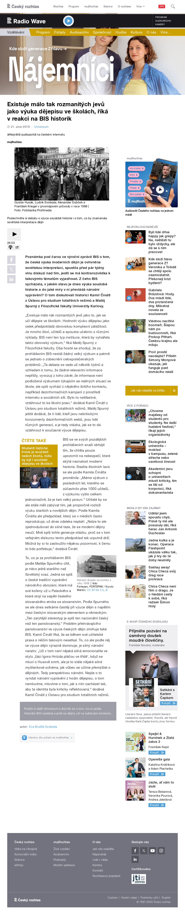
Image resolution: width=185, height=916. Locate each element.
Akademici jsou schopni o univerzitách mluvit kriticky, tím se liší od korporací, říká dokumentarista (163, 480)
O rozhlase (124, 6)
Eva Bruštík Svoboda (43, 726)
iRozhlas (58, 6)
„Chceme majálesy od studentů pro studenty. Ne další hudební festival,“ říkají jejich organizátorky (162, 422)
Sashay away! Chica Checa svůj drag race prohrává (162, 573)
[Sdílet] (17, 247)
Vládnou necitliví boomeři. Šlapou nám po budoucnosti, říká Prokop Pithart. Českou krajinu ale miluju (163, 333)
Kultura (136, 32)
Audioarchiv (163, 21)
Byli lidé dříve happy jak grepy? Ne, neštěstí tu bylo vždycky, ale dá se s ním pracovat (162, 242)
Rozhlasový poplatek (106, 876)
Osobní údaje (129, 897)
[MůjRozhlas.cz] (14, 142)
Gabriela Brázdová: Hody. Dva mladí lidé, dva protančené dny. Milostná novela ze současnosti (161, 302)
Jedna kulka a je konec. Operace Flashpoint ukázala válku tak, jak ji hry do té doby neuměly (163, 550)
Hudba (121, 32)
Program (74, 6)
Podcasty (59, 859)
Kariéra (97, 865)
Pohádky (134, 181)
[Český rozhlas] (23, 6)
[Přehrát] (14, 234)
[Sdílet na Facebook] (11, 260)
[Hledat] (173, 6)
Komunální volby (25, 854)
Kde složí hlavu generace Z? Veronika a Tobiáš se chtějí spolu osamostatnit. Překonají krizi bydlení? (162, 271)
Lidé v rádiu (100, 859)
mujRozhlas (91, 6)
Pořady (60, 32)
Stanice (108, 6)
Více (166, 32)
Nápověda (99, 854)
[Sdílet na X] (11, 269)
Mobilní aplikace (64, 865)
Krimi (132, 175)
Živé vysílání (136, 194)
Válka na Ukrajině (25, 849)
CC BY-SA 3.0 (95, 590)
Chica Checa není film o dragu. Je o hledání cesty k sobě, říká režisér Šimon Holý (162, 596)
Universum (41, 127)
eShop (18, 865)
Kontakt (97, 870)
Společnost (102, 32)
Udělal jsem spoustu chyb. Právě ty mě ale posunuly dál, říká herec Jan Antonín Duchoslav (163, 523)
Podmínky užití (149, 897)
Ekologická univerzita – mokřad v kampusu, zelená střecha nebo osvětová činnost (163, 451)
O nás (151, 32)
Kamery (160, 24)
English (166, 897)
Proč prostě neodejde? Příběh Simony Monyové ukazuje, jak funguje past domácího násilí (162, 362)
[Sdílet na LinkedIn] (11, 279)
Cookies (112, 897)
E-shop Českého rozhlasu (147, 621)
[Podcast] (10, 247)
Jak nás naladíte (103, 849)
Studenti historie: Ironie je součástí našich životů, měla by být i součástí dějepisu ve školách (37, 455)
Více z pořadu (137, 405)
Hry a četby (135, 168)
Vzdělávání (15, 32)
